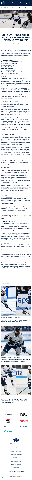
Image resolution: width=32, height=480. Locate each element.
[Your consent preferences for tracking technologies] (2, 477)
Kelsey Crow (19, 111)
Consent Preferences (16, 451)
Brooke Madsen (12, 109)
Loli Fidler (27, 111)
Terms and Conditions (16, 454)
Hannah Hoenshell (5, 236)
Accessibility (16, 467)
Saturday (8, 70)
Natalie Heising (16, 185)
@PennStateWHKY (13, 264)
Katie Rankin (19, 119)
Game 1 (7, 71)
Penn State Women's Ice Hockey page (13, 266)
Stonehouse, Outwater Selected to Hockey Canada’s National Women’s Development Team (14, 401)
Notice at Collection (16, 464)
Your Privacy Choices (16, 461)
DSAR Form (16, 457)
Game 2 (12, 71)
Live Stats (9, 73)
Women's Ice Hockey (6, 317)
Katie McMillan (10, 124)
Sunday (13, 70)
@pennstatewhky (11, 267)
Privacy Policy (16, 447)
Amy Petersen (14, 238)
